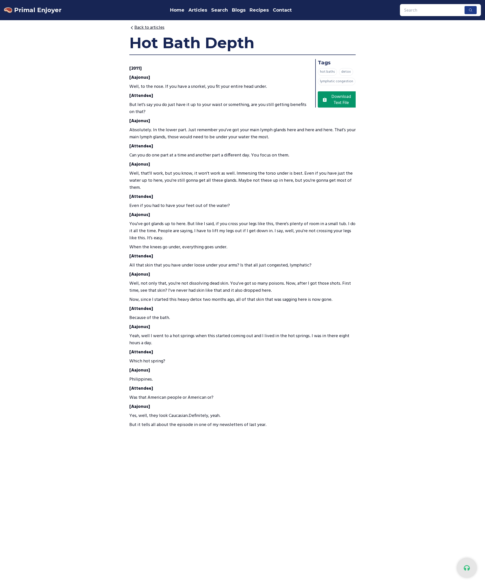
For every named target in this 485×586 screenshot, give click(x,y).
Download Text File (341, 99)
